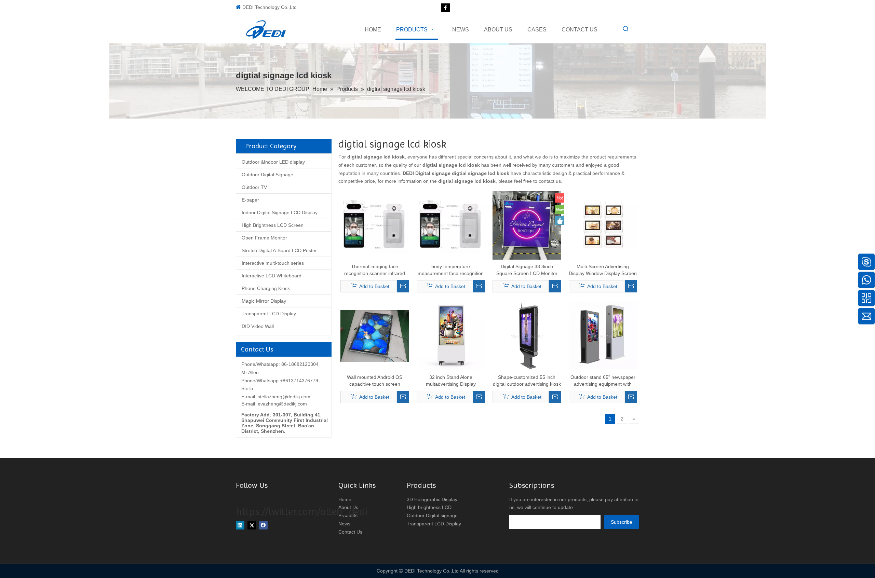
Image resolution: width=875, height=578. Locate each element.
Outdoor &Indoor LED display (273, 162)
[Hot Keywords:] (626, 29)
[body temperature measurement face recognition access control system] (451, 225)
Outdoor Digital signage (432, 515)
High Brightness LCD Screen (273, 225)
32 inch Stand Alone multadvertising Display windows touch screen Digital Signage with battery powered (451, 380)
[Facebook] (445, 7)
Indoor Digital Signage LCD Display (280, 212)
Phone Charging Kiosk (266, 288)
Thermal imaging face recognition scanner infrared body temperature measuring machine (374, 270)
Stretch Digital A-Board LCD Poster (279, 250)
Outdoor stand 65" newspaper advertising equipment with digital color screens (602, 380)
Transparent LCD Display (269, 313)
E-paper (250, 200)
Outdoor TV (254, 187)
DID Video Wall (258, 326)
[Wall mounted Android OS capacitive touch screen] (374, 335)
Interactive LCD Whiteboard (271, 275)
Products (348, 515)
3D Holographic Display (432, 499)
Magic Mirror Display (264, 301)
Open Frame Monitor (264, 237)
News (344, 523)
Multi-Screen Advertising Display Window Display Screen (603, 270)
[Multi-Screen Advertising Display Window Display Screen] (603, 225)
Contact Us (350, 532)
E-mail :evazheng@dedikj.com (274, 404)
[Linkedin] (240, 525)
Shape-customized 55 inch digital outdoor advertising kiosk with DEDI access (527, 380)
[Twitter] (251, 525)
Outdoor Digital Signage (267, 174)
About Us (348, 507)
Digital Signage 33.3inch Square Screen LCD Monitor (526, 270)
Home (344, 499)
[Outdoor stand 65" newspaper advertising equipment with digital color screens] (603, 335)
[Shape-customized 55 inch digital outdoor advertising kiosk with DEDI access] (527, 335)
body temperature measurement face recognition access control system (451, 270)
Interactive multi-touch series (273, 263)
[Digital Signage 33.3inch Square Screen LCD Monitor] (527, 225)
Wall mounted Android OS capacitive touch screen (374, 380)
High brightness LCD (429, 507)
